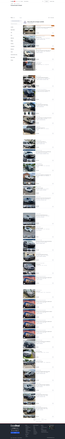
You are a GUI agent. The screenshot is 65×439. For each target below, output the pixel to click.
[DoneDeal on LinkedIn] (16, 430)
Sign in (15, 432)
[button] (16, 27)
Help (34, 426)
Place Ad (47, 1)
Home (14, 3)
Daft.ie (26, 435)
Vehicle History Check (28, 430)
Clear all (21, 17)
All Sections (27, 428)
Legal (11, 437)
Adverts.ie (27, 436)
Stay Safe (35, 429)
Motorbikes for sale (28, 427)
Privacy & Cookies (15, 437)
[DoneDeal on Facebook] (11, 430)
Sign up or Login (52, 1)
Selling (34, 428)
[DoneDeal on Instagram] (18, 430)
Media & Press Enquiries (44, 427)
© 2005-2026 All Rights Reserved (50, 437)
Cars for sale (27, 426)
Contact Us (35, 430)
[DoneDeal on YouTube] (15, 430)
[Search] (11, 23)
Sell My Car (27, 429)
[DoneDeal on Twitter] (13, 430)
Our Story (42, 426)
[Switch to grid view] (49, 17)
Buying (34, 427)
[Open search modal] (42, 1)
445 (42, 419)
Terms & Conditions (19, 437)
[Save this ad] (53, 33)
